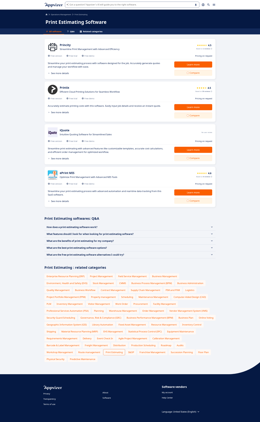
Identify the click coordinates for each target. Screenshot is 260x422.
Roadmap (166, 345)
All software (55, 31)
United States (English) (184, 411)
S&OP (131, 352)
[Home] (47, 14)
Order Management (153, 310)
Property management (103, 297)
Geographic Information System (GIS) (67, 324)
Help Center (167, 397)
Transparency (49, 398)
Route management (89, 352)
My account (167, 392)
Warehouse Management (123, 310)
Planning (99, 310)
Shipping (51, 331)
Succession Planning (182, 352)
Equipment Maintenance (180, 331)
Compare (195, 72)
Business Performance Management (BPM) (150, 317)
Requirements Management (62, 338)
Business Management (164, 276)
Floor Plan (203, 352)
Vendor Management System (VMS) (188, 310)
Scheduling (127, 297)
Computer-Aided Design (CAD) (190, 297)
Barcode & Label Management (63, 345)
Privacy (46, 393)
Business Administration (190, 283)
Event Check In (105, 338)
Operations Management (61, 14)
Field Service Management (132, 276)
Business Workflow (85, 290)
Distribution (119, 345)
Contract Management (113, 290)
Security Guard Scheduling (61, 317)
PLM (49, 303)
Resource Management (164, 324)
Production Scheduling (143, 345)
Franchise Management (152, 352)
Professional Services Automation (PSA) (68, 310)
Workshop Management (60, 352)
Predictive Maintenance (82, 359)
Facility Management (164, 303)
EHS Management (113, 331)
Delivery (87, 338)
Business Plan (185, 317)
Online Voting (206, 317)
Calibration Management (166, 338)
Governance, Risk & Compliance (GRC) (100, 317)
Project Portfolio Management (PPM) (66, 297)
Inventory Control (191, 324)
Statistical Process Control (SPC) (145, 331)
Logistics (189, 290)
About (105, 392)
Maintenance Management (153, 297)
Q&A (72, 31)
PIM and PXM (173, 290)
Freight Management (96, 345)
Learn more (193, 64)
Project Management (101, 276)
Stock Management (103, 283)
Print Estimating (114, 352)
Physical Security (55, 359)
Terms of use (49, 404)
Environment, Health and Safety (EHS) (67, 283)
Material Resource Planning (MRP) (79, 331)
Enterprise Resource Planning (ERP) (65, 276)
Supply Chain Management (145, 290)
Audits (180, 345)
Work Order (121, 303)
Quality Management (58, 290)
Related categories (92, 31)
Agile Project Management (132, 338)
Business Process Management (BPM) (151, 283)
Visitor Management (99, 303)
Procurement (140, 303)
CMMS (122, 283)
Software (107, 397)
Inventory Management (70, 303)
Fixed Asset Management (132, 324)
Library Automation (102, 324)
